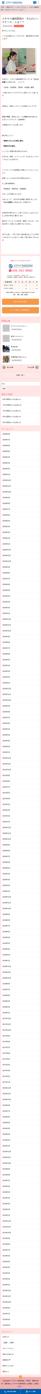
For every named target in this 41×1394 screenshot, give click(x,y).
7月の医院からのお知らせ (11, 411)
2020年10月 (6, 839)
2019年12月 (6, 897)
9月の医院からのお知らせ (11, 399)
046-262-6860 (22, 301)
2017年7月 (6, 1047)
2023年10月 (6, 631)
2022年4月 (6, 735)
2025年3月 (6, 532)
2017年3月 (6, 1070)
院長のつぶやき (8, 1366)
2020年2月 (6, 885)
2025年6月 (6, 515)
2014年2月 (6, 1279)
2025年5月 (6, 521)
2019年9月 (6, 914)
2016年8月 (6, 1105)
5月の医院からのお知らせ (11, 422)
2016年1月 (6, 1146)
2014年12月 (6, 1221)
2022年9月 (6, 706)
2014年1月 (6, 1285)
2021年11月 (6, 764)
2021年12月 (6, 758)
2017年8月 (6, 1041)
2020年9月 (6, 845)
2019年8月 (6, 920)
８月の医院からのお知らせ (12, 405)
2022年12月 (6, 688)
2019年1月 (6, 960)
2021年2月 (6, 816)
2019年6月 (6, 932)
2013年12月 (6, 1290)
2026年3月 (6, 463)
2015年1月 (6, 1215)
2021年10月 (6, 769)
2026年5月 (6, 451)
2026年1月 (6, 474)
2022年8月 (6, 712)
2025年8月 (6, 503)
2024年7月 (6, 579)
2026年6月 (6, 445)
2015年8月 (6, 1175)
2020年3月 (6, 879)
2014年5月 (6, 1261)
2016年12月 (6, 1088)
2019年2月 (6, 955)
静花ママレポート (17, 336)
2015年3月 (6, 1204)
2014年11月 (6, 1227)
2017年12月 (6, 1018)
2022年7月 (6, 717)
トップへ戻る (20, 1377)
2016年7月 (6, 1111)
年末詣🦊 (14, 347)
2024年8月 (6, 573)
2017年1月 (6, 1082)
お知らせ (5, 1337)
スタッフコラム (19, 26)
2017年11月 (6, 1024)
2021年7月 (6, 787)
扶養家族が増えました (19, 357)
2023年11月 (6, 625)
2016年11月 (6, 1094)
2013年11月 (6, 1296)
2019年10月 (6, 908)
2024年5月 (6, 590)
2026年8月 (6, 434)
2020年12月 (6, 827)
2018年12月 (6, 966)
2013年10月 (6, 1302)
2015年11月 (6, 1157)
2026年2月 (6, 469)
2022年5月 (6, 729)
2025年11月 (6, 486)
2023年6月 (6, 654)
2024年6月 (6, 584)
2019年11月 (6, 903)
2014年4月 (6, 1267)
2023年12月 (6, 619)
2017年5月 (6, 1059)
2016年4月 (6, 1128)
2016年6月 (6, 1117)
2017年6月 (6, 1053)
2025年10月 (6, 492)
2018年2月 (6, 1007)
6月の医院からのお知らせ (11, 416)
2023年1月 (6, 683)
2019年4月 (6, 943)
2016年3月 (6, 1134)
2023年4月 (6, 665)
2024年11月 (6, 555)
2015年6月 (6, 1186)
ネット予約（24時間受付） (20, 310)
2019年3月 (6, 949)
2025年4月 (6, 526)
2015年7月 (6, 1180)
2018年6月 (6, 995)
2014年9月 (6, 1238)
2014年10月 (6, 1232)
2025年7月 (6, 509)
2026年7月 (6, 440)
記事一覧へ (20, 375)
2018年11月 (6, 972)
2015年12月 (6, 1151)
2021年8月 (6, 781)
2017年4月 (6, 1065)
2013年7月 (6, 1313)
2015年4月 (6, 1198)
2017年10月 (6, 1030)
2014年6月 (6, 1256)
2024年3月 (6, 602)
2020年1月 (6, 891)
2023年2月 (6, 677)
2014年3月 (6, 1273)
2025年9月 (6, 497)
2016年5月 (6, 1122)
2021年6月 (6, 793)
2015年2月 (6, 1209)
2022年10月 (6, 700)
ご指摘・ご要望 (8, 1342)
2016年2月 (6, 1140)
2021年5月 (6, 798)
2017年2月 (6, 1076)
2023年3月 (6, 671)
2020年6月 (6, 862)
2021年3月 (6, 810)
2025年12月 (6, 480)
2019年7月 (6, 926)
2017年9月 (6, 1036)
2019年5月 (6, 937)
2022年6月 (6, 723)
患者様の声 (6, 1360)
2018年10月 (6, 978)
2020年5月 (6, 868)
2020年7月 (6, 856)
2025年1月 (6, 544)
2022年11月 (6, 694)
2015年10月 (6, 1163)
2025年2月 (6, 538)
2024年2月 (6, 607)
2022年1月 (6, 752)
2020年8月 (6, 850)
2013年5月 (6, 1325)
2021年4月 (6, 804)
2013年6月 (6, 1319)
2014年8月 (6, 1244)
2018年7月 (6, 989)
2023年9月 (6, 636)
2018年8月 (6, 984)
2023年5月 (6, 660)
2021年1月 (6, 822)
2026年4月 (6, 457)
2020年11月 (6, 833)
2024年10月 (6, 561)
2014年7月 (6, 1250)
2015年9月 (6, 1169)
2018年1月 (6, 1013)
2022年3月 (6, 741)
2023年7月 (6, 648)
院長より (5, 1371)
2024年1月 (6, 613)
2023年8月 (6, 642)
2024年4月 (6, 596)
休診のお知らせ (8, 1354)
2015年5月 (6, 1192)
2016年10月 (6, 1099)
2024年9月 (6, 567)
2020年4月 (6, 874)
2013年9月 (6, 1308)
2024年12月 (6, 550)
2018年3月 (6, 1001)
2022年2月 (6, 746)
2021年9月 (6, 775)
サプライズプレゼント (19, 326)
